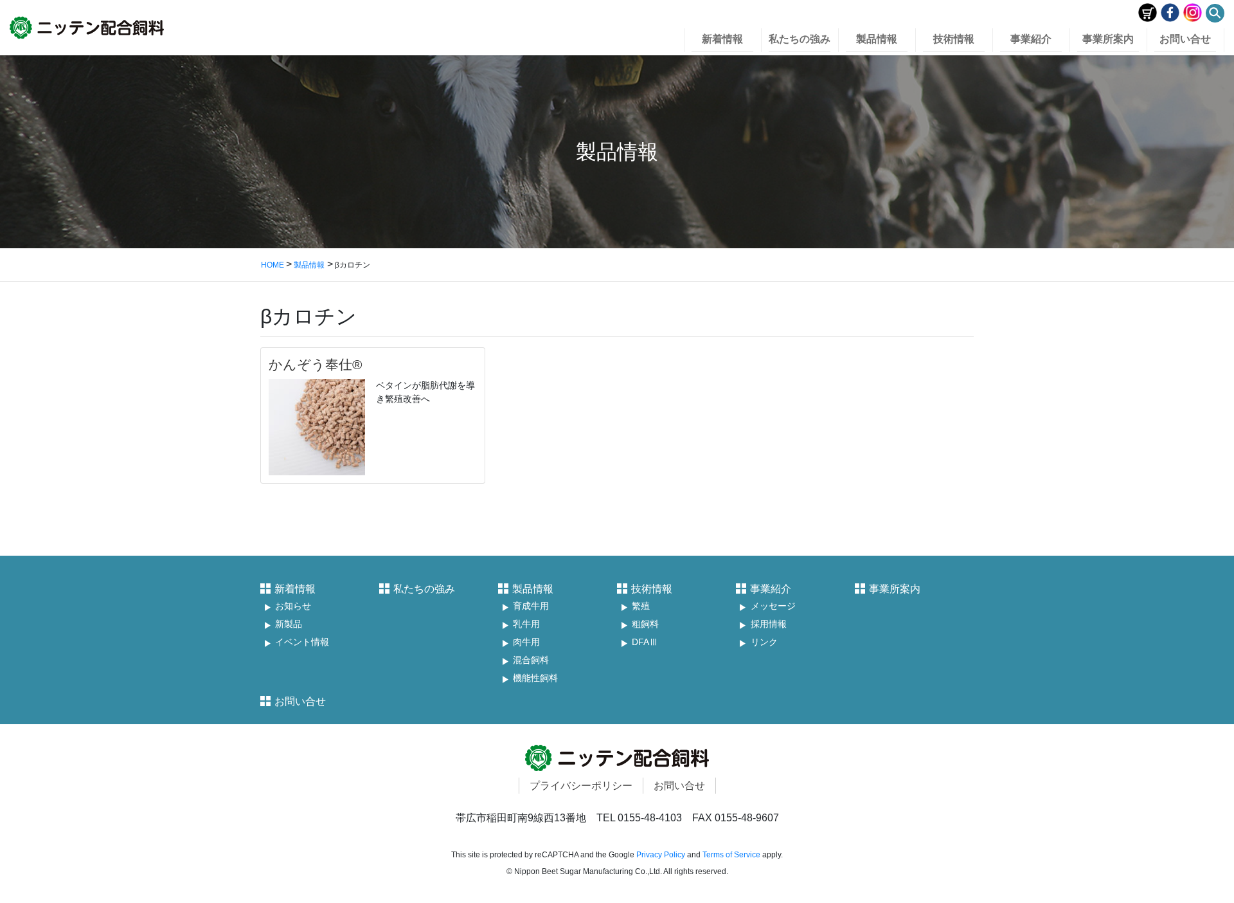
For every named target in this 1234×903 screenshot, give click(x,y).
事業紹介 (770, 588)
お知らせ (293, 606)
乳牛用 (526, 624)
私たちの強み (424, 588)
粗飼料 (645, 624)
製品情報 (532, 588)
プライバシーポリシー (581, 785)
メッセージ (773, 606)
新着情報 (295, 588)
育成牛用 (531, 606)
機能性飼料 (535, 678)
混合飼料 (531, 660)
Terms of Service (731, 854)
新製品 (288, 624)
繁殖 (641, 606)
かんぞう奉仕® (315, 364)
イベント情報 (302, 642)
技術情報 (651, 588)
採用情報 (769, 624)
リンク (764, 642)
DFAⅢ (645, 642)
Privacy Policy (660, 854)
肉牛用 (526, 642)
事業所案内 (894, 588)
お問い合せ (300, 701)
